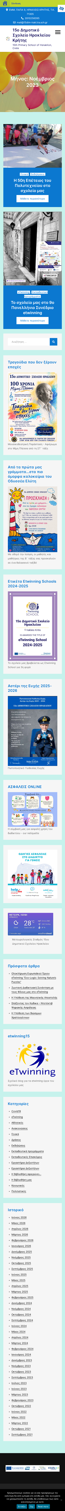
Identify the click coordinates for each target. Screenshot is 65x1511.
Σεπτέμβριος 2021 (21, 1434)
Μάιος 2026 (18, 1223)
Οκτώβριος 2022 (21, 1405)
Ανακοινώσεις (19, 1128)
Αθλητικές (17, 1122)
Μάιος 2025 (18, 1280)
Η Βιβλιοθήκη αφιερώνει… (26, 1174)
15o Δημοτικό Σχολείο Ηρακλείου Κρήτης (31, 35)
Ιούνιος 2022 (19, 1411)
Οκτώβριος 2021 (21, 1428)
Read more (43, 1506)
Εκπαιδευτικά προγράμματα (27, 1151)
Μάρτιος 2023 (19, 1394)
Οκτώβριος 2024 (21, 1314)
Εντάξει (22, 1506)
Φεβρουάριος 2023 (22, 1400)
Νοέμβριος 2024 (21, 1308)
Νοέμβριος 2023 (21, 1365)
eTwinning (23, 292)
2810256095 (32, 18)
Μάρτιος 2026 (19, 1234)
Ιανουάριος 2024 (21, 1354)
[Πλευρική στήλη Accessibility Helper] (61, 8)
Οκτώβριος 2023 (21, 1371)
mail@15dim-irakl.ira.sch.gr (32, 22)
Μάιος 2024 (18, 1331)
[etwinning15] (32, 1059)
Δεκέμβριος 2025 (21, 1251)
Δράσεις (16, 1139)
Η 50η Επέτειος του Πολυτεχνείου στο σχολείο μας (32, 185)
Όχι (31, 1506)
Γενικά (24, 174)
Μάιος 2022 (18, 1417)
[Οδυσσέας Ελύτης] (32, 519)
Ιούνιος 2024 (19, 1325)
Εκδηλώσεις (38, 174)
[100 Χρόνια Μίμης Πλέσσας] (32, 406)
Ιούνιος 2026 (19, 1217)
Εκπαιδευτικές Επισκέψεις (26, 1156)
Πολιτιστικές (18, 1191)
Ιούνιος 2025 (19, 1274)
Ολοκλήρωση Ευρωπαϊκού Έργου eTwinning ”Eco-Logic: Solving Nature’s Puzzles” (33, 977)
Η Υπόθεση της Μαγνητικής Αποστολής (34, 997)
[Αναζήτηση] (53, 342)
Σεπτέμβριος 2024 (22, 1320)
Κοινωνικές (17, 1185)
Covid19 (16, 1111)
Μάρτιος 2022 (19, 1423)
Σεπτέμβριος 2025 (22, 1268)
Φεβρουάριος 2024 (22, 1348)
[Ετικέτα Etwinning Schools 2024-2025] (32, 625)
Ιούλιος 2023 (19, 1383)
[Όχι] (61, 1500)
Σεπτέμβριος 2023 (22, 1377)
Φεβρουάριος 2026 (22, 1240)
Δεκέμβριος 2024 (21, 1303)
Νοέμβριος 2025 (21, 1257)
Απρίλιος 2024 (19, 1337)
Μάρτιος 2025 (19, 1291)
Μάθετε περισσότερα (32, 198)
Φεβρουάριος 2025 (22, 1297)
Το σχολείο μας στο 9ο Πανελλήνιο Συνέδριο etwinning (32, 307)
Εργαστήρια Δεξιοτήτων (25, 1162)
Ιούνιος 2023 (19, 1388)
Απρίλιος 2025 (19, 1285)
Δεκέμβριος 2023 (21, 1360)
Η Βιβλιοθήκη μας (21, 1179)
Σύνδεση (16, 3)
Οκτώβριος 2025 (21, 1263)
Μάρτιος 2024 (19, 1343)
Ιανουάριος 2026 (21, 1245)
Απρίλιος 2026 (19, 1228)
